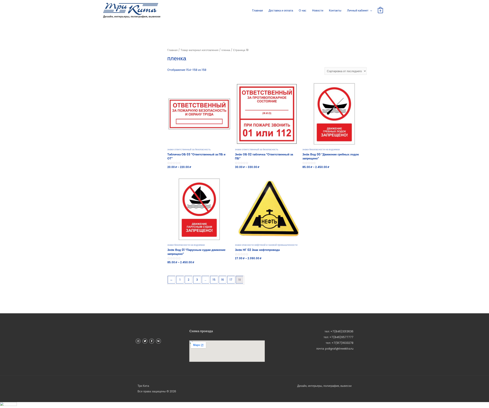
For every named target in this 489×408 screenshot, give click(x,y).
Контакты (335, 10)
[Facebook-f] (151, 341)
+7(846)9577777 (341, 337)
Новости (317, 10)
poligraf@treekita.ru (339, 349)
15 (214, 280)
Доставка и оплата (281, 10)
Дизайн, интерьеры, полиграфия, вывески (131, 16)
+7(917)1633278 (342, 343)
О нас (302, 10)
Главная (257, 10)
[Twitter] (144, 341)
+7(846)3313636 (341, 331)
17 (231, 280)
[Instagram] (138, 341)
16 (222, 280)
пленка (225, 50)
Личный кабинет (357, 10)
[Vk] (158, 341)
